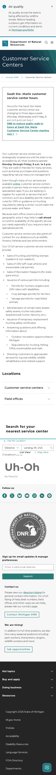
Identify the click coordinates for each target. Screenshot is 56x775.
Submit (28, 576)
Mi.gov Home (13, 720)
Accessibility (12, 736)
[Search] (46, 42)
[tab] (25, 453)
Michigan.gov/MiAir (22, 30)
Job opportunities (18, 649)
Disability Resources (17, 744)
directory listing (32, 592)
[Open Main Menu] (52, 42)
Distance (10, 447)
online (16, 184)
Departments (13, 768)
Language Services (16, 752)
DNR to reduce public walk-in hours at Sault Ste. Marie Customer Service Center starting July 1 (28, 128)
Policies (10, 728)
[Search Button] (51, 448)
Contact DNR (12, 77)
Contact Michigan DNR (22, 614)
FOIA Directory (14, 760)
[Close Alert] (52, 6)
